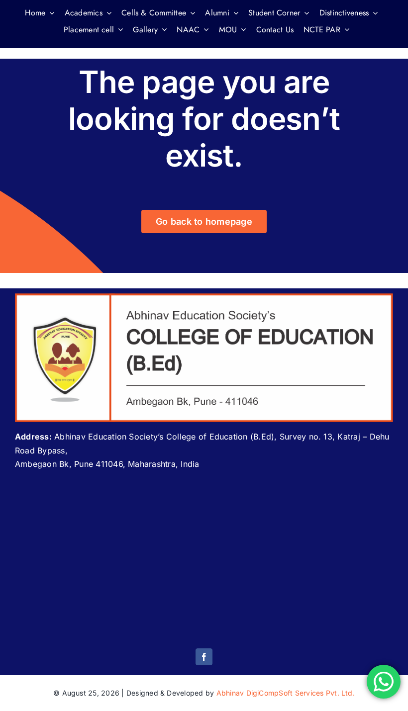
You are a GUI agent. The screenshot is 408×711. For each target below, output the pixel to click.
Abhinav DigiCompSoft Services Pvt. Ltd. (285, 693)
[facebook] (204, 656)
